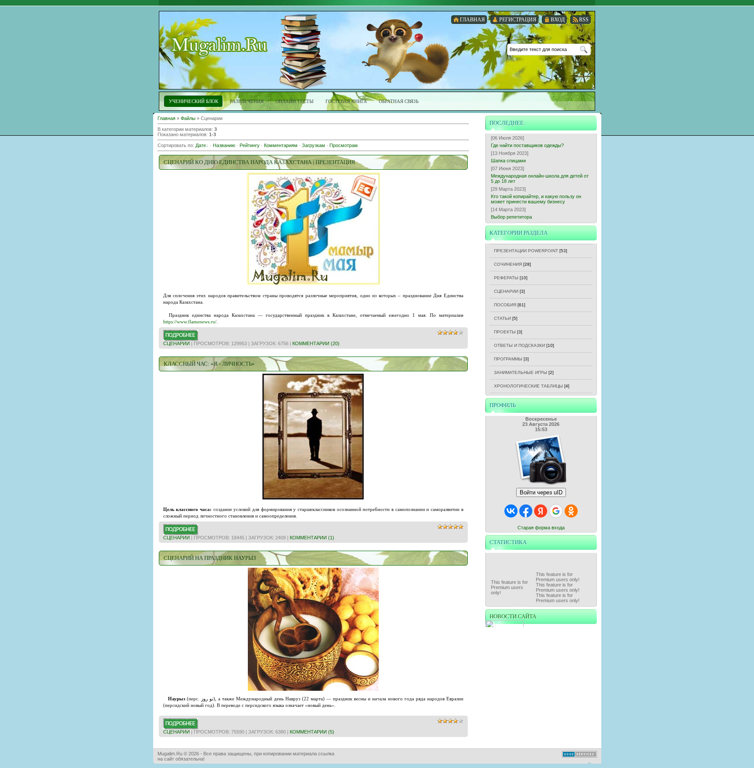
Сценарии (176, 343)
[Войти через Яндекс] (540, 511)
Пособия (505, 304)
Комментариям (281, 145)
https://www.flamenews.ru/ (189, 321)
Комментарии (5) (312, 731)
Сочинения (508, 264)
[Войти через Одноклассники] (571, 511)
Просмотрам (343, 145)
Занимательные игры (520, 372)
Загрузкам (313, 145)
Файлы (188, 118)
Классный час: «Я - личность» (209, 363)
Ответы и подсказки (519, 345)
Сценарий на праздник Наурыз (210, 558)
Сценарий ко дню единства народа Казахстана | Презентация (259, 162)
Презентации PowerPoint (526, 250)
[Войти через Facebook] (525, 511)
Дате (200, 145)
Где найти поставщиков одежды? (527, 145)
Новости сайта (513, 616)
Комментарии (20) (315, 343)
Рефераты (506, 277)
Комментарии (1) (312, 537)
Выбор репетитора (511, 216)
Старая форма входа (541, 527)
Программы (508, 359)
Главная (166, 118)
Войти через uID (541, 492)
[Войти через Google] (556, 511)
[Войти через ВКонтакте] (511, 511)
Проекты (505, 331)
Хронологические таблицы (528, 386)
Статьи (502, 318)
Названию (224, 145)
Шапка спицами (508, 160)
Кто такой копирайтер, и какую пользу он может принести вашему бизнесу (536, 199)
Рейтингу (250, 145)
